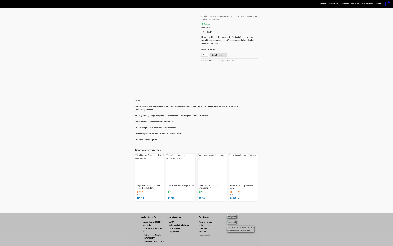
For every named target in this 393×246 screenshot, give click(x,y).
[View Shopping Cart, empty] (387, 4)
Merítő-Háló (229, 16)
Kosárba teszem (218, 55)
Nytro (208, 27)
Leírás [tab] (137, 101)
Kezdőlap (204, 16)
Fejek (237, 16)
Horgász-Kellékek (216, 16)
